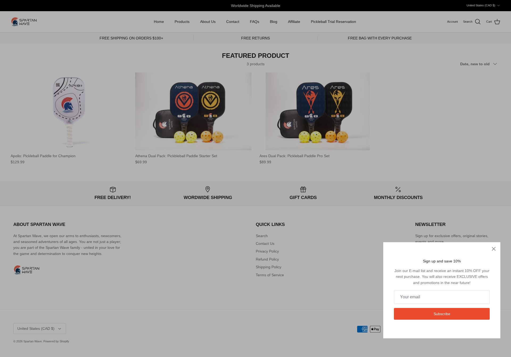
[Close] (494, 249)
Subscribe (442, 314)
